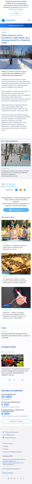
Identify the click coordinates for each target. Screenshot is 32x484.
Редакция (5, 446)
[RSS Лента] (23, 479)
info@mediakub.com (10, 437)
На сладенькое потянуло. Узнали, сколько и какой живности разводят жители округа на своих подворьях (15, 280)
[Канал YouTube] (11, 479)
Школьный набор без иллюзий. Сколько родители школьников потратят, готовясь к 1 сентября (15, 335)
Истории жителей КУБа (16, 25)
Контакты (5, 449)
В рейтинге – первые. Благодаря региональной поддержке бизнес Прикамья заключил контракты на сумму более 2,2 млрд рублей (14, 315)
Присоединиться (17, 210)
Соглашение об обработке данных (12, 452)
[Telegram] (25, 190)
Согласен (16, 13)
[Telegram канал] (20, 479)
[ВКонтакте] (16, 190)
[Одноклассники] (20, 190)
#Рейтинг (4, 32)
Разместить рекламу (16, 421)
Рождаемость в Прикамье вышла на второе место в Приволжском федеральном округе (15, 247)
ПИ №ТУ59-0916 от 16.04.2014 (11, 462)
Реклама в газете (7, 443)
